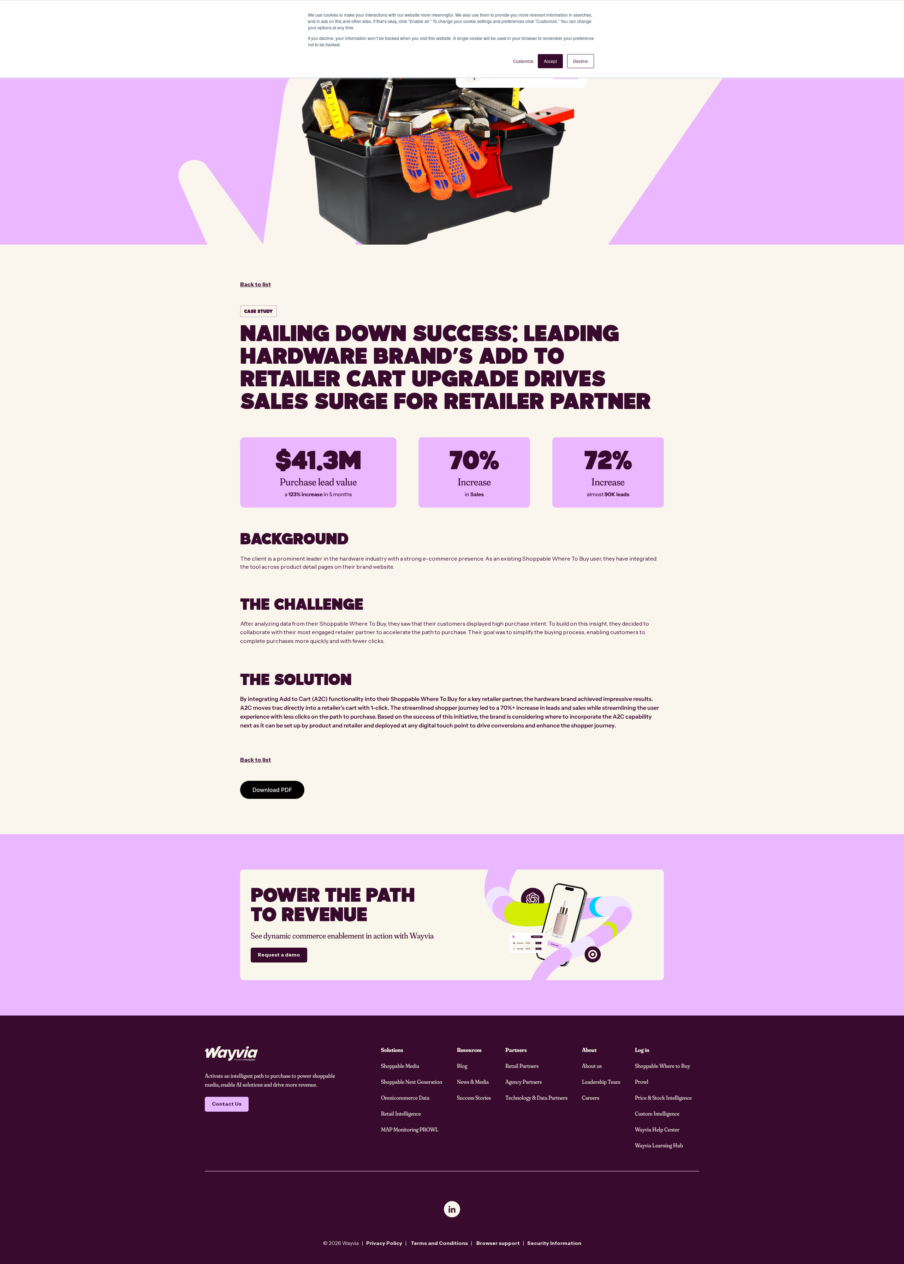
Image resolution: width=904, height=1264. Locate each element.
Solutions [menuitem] (392, 1049)
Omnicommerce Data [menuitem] (405, 1097)
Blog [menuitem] (462, 1065)
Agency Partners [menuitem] (523, 1081)
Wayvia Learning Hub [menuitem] (659, 1145)
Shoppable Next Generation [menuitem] (411, 1081)
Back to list (255, 284)
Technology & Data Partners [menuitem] (536, 1097)
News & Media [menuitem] (473, 1081)
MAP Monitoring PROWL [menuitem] (410, 1129)
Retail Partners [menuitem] (522, 1065)
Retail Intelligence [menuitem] (401, 1113)
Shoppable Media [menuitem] (400, 1065)
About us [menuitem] (592, 1065)
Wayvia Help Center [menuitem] (657, 1129)
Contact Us (227, 1104)
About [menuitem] (589, 1049)
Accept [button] (550, 61)
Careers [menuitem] (590, 1097)
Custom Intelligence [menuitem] (657, 1113)
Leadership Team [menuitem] (601, 1081)
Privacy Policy (384, 1243)
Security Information (554, 1243)
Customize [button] (523, 61)
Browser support (498, 1243)
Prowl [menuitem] (641, 1081)
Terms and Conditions (439, 1243)
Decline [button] (580, 61)
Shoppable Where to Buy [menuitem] (662, 1065)
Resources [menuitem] (469, 1049)
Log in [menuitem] (642, 1049)
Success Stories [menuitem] (474, 1097)
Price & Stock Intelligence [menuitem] (663, 1097)
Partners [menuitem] (516, 1049)
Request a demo (279, 955)
